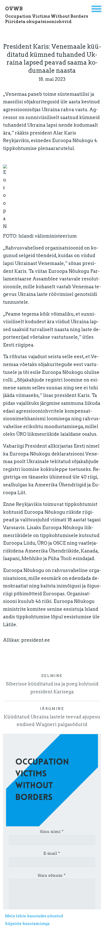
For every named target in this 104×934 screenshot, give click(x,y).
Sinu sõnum (50, 875)
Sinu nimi (50, 831)
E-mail (50, 853)
